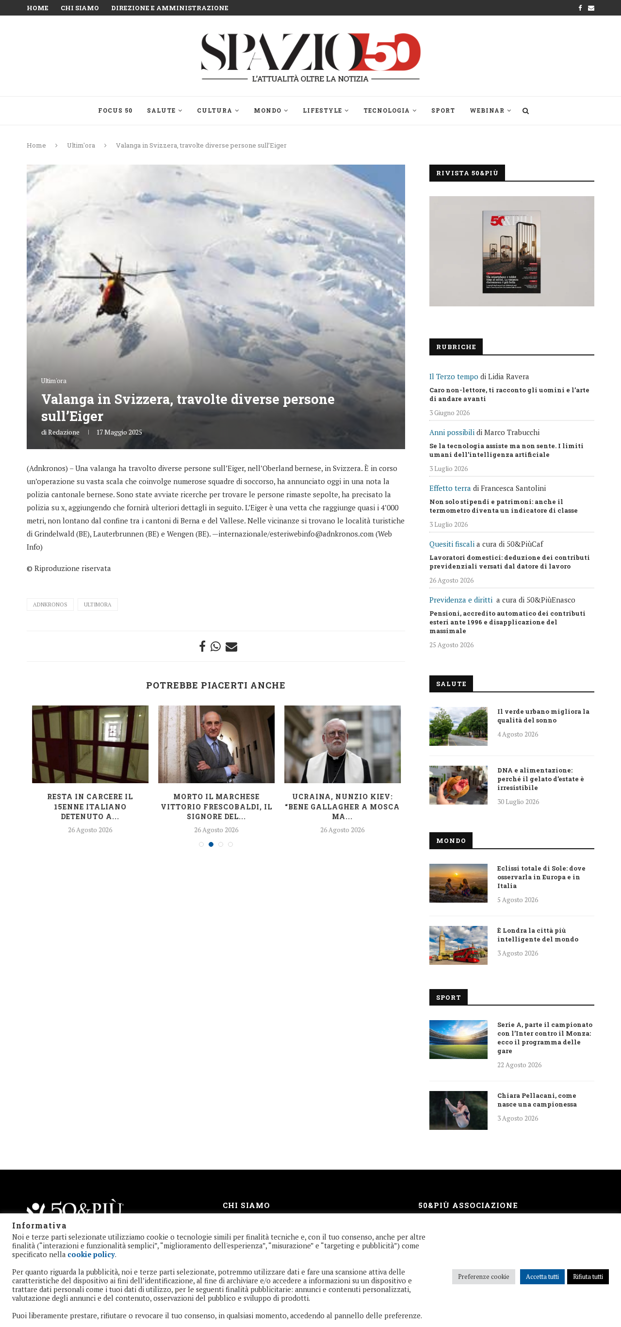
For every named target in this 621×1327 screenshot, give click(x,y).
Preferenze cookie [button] (483, 1276)
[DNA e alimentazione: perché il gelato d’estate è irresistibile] (458, 785)
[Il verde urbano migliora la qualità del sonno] (458, 726)
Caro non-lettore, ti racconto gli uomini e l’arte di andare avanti (509, 394)
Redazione (64, 432)
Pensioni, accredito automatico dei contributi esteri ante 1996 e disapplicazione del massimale (507, 622)
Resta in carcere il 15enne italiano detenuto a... (90, 806)
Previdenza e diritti (460, 600)
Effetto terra (450, 488)
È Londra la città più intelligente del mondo (537, 934)
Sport (443, 110)
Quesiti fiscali (451, 544)
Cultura (214, 110)
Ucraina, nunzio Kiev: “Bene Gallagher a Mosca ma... (342, 806)
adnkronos (50, 604)
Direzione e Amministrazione (170, 7)
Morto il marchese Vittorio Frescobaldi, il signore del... (216, 806)
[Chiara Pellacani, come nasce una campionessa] (458, 1110)
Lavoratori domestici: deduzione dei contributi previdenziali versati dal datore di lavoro (509, 562)
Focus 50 (115, 110)
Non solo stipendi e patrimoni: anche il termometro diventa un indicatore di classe (503, 506)
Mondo (267, 110)
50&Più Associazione (468, 1205)
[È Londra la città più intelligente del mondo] (458, 945)
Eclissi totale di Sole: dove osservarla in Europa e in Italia (541, 877)
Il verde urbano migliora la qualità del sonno (543, 715)
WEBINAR (487, 110)
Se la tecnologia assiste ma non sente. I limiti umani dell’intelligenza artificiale (506, 450)
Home (38, 7)
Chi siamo (80, 7)
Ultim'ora (81, 145)
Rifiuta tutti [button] (588, 1276)
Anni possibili (451, 432)
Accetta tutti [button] (542, 1276)
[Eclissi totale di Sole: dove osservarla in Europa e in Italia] (458, 883)
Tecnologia (386, 110)
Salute (161, 110)
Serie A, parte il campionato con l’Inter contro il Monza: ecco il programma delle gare (544, 1037)
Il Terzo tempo (453, 376)
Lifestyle (322, 110)
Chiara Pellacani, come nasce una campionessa (537, 1100)
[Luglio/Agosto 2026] (511, 251)
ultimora (98, 604)
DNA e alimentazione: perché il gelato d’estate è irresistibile (540, 779)
